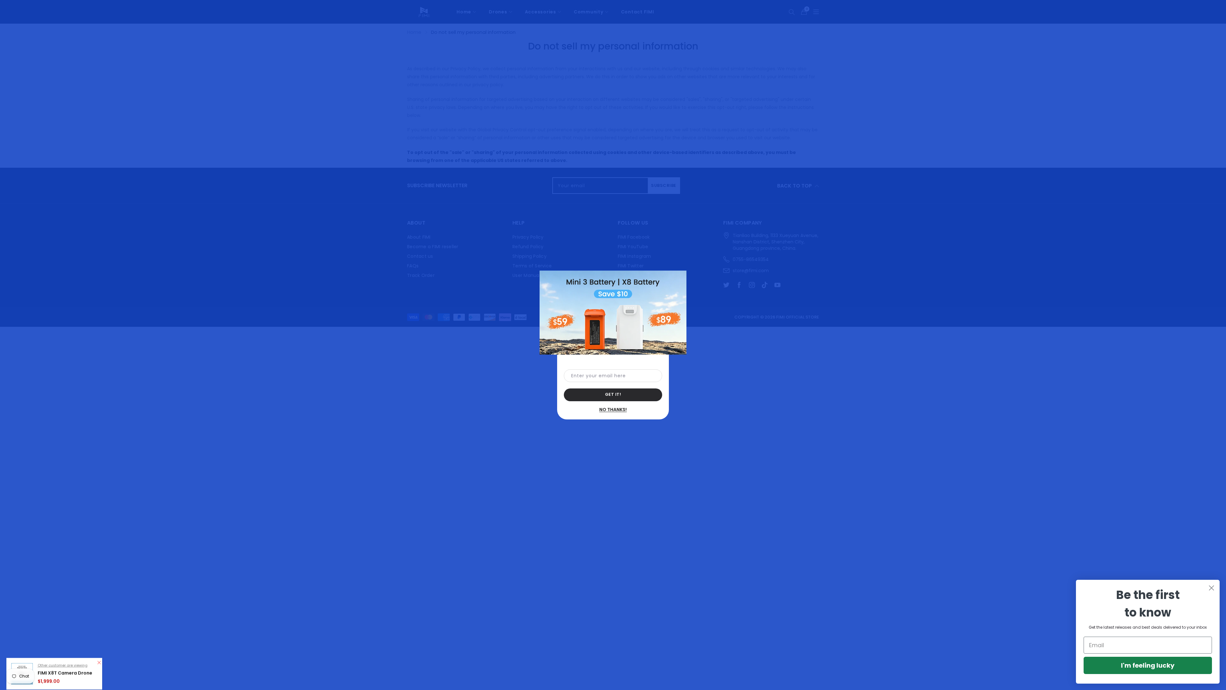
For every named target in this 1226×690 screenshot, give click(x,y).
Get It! (613, 394)
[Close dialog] (1211, 588)
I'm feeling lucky (1148, 665)
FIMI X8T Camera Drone (65, 664)
